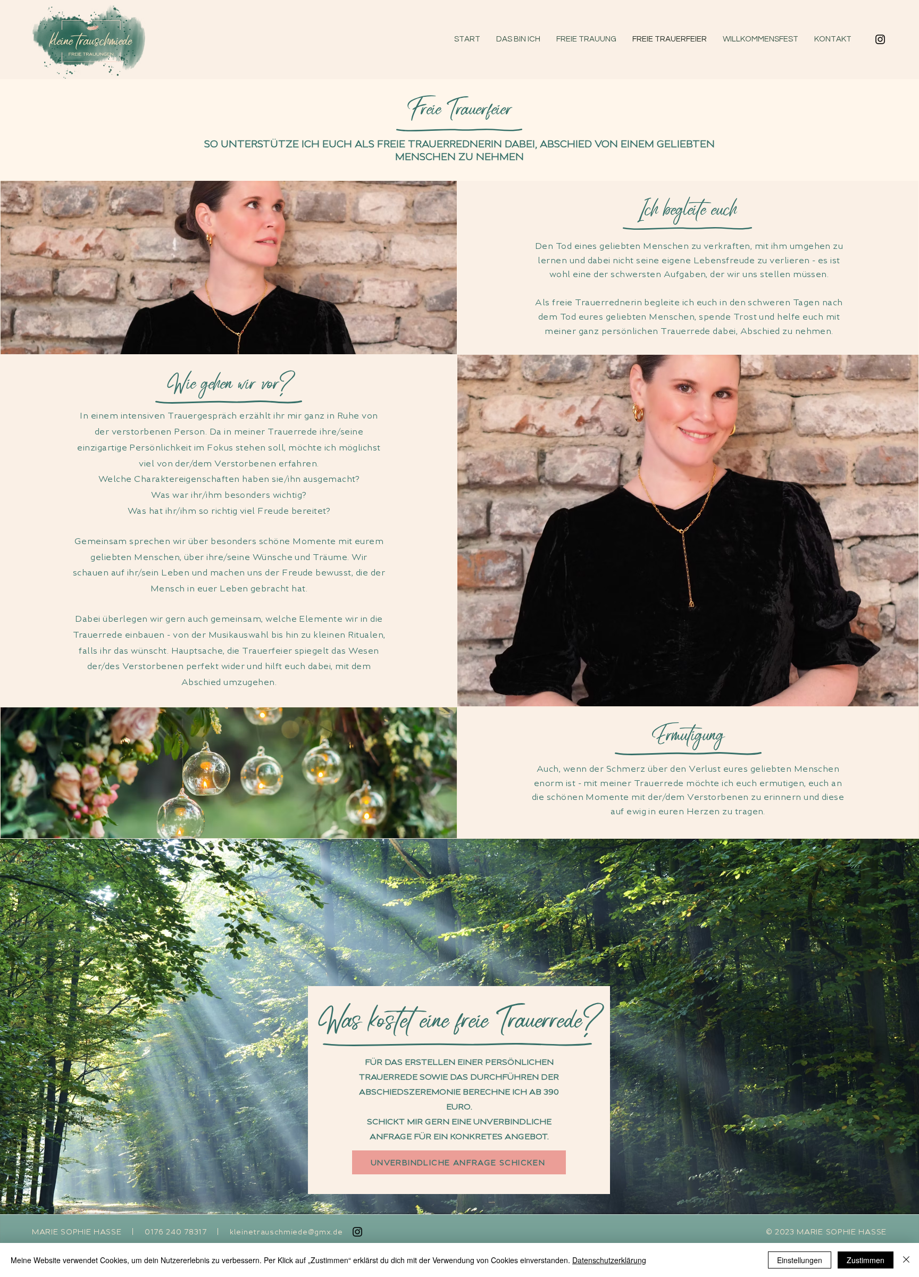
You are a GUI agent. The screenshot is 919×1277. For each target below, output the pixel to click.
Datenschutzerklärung (609, 1260)
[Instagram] (880, 39)
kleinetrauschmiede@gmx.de (286, 1232)
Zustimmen (865, 1260)
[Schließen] (906, 1259)
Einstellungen (799, 1260)
